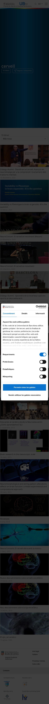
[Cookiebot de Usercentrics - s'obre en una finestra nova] (35, 306)
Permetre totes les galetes (24, 387)
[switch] (42, 362)
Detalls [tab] (24, 313)
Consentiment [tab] (9, 313)
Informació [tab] (40, 313)
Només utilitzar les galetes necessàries (24, 395)
